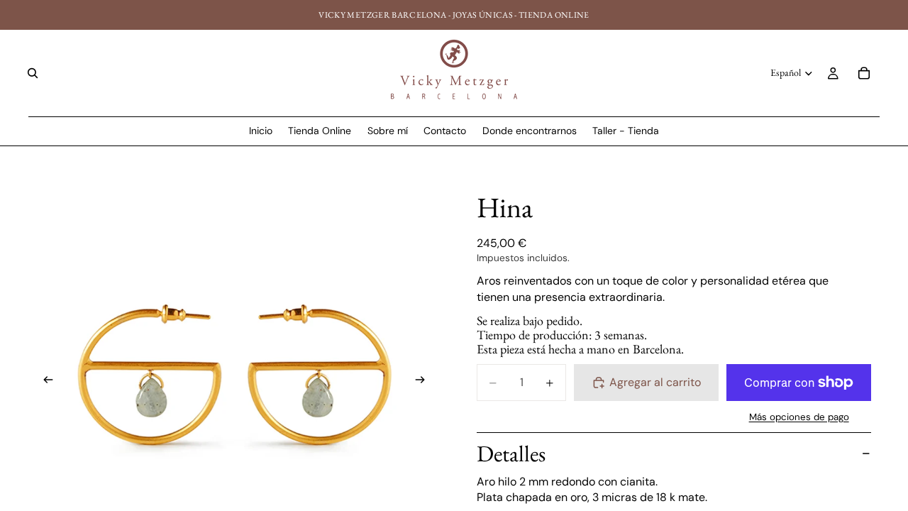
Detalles (511, 453)
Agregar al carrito (655, 382)
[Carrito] (864, 73)
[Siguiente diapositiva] (424, 381)
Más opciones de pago (799, 417)
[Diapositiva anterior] (44, 381)
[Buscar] (32, 73)
